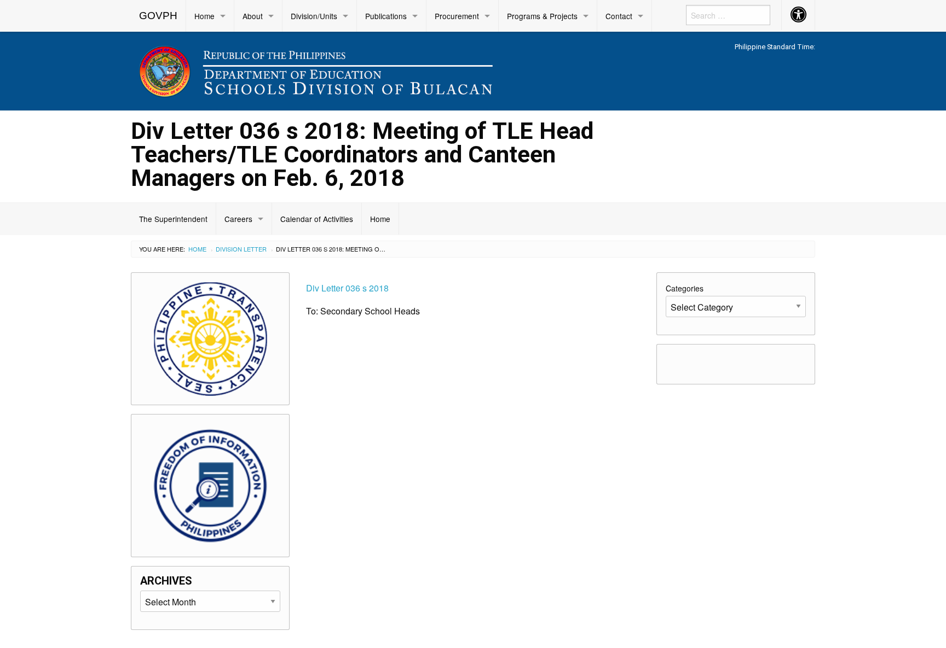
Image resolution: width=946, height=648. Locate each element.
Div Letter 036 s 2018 (347, 288)
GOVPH (158, 15)
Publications (386, 15)
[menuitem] (158, 16)
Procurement (457, 15)
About (253, 15)
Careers (238, 218)
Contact (618, 15)
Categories (684, 288)
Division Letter (241, 248)
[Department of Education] (385, 69)
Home (204, 15)
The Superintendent (173, 218)
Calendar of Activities (316, 218)
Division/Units (314, 15)
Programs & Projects (542, 15)
